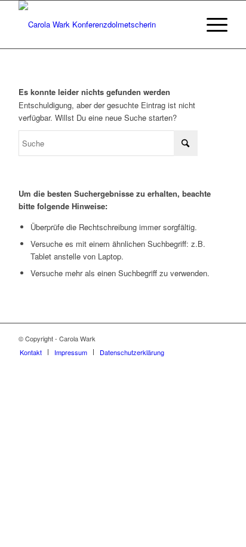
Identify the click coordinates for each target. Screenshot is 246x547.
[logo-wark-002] (102, 24)
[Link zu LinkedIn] (218, 338)
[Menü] (211, 24)
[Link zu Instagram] (201, 338)
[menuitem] (211, 24)
